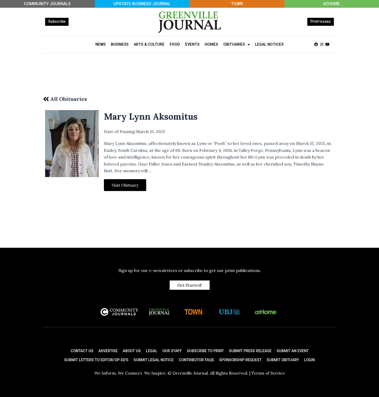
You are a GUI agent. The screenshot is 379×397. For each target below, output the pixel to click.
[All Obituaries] (46, 99)
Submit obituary (283, 360)
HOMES (211, 44)
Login (309, 360)
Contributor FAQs (196, 360)
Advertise (108, 351)
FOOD (175, 44)
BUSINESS (120, 44)
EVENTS (192, 44)
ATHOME (331, 3)
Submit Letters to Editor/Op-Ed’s (96, 360)
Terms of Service (268, 373)
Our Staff (172, 351)
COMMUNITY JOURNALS (47, 3)
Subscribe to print (205, 351)
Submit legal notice (154, 360)
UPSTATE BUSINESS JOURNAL (142, 3)
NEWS (100, 44)
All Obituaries (68, 99)
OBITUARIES (234, 44)
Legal (151, 351)
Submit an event (293, 351)
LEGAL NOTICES (269, 44)
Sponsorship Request (240, 360)
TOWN (237, 3)
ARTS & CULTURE (149, 44)
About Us (132, 351)
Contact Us (82, 351)
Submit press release (250, 351)
